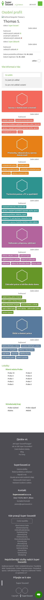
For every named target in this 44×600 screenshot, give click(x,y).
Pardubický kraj (22, 532)
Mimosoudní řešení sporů (22, 480)
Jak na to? (32, 4)
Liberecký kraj (22, 534)
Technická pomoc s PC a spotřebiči (22, 194)
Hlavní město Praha (22, 525)
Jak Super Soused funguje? (22, 444)
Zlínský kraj (22, 555)
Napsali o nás (22, 474)
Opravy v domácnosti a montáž (22, 108)
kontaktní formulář (23, 501)
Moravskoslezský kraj (22, 539)
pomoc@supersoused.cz (23, 504)
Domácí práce (10, 568)
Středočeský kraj (22, 546)
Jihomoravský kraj (22, 528)
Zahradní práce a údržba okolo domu (22, 284)
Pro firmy (22, 454)
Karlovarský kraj (22, 548)
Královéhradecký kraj (22, 530)
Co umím (9, 75)
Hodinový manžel (8, 566)
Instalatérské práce (26, 566)
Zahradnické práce (13, 570)
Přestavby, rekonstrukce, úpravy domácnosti (22, 154)
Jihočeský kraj (22, 543)
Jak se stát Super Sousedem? (22, 446)
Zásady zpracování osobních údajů (22, 477)
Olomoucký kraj (22, 537)
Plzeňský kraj (22, 541)
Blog (22, 452)
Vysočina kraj (22, 553)
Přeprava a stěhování (28, 570)
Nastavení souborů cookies (22, 483)
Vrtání (17, 566)
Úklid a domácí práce (22, 333)
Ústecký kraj (22, 550)
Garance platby (22, 469)
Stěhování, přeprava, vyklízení (22, 243)
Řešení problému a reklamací (22, 472)
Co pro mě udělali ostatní (15, 85)
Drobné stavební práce (24, 568)
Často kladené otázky (22, 449)
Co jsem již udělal (12, 80)
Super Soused (22, 583)
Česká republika (22, 521)
